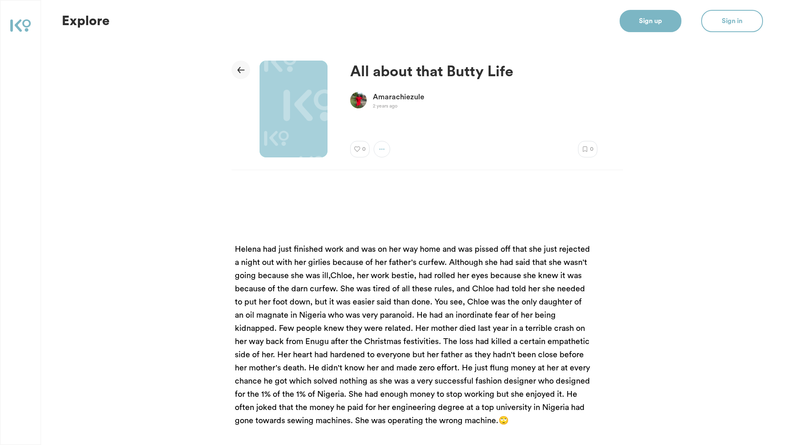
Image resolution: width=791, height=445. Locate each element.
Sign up (650, 21)
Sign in (732, 21)
